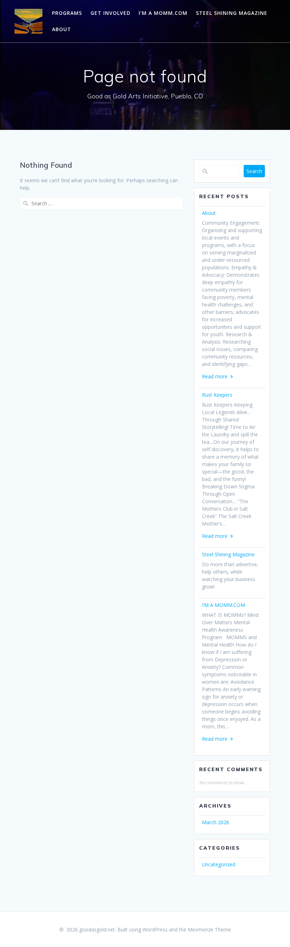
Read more (214, 376)
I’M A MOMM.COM (163, 13)
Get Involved (110, 13)
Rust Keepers (217, 394)
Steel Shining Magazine (231, 13)
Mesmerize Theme (209, 929)
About (61, 29)
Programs (67, 13)
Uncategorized (218, 864)
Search (254, 171)
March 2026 (215, 822)
